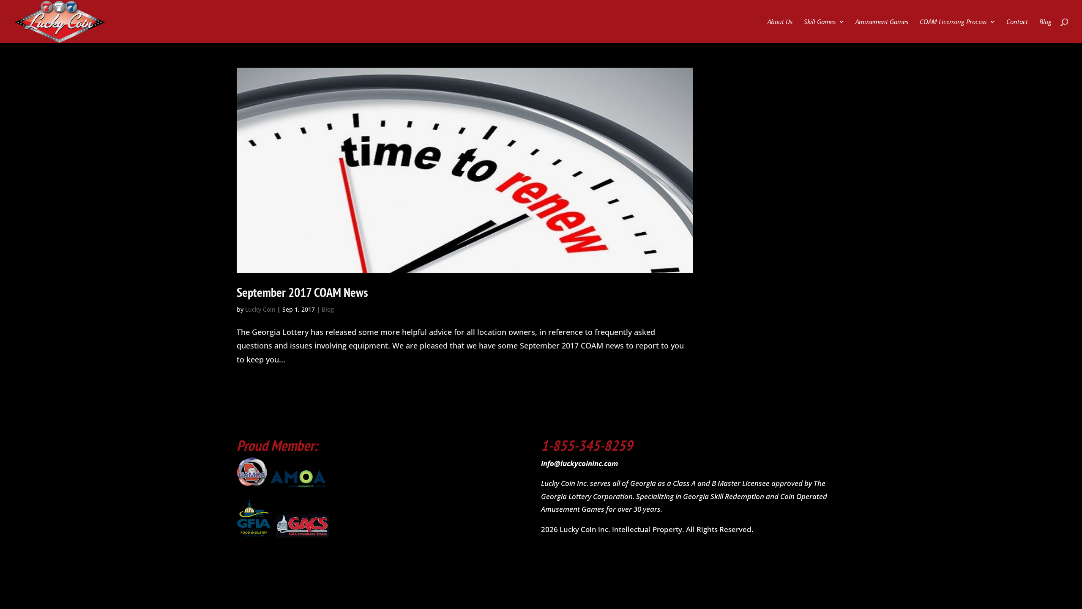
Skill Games (820, 22)
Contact (1017, 22)
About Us (780, 22)
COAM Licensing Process (953, 22)
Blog (1045, 22)
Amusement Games (881, 22)
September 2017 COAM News (302, 292)
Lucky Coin (260, 309)
